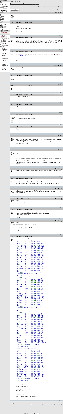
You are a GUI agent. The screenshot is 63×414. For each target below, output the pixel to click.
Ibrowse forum (3, 33)
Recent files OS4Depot (3, 4)
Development (16, 1)
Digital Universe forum (4, 30)
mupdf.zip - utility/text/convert (5, 65)
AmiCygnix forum (3, 26)
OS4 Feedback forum (4, 23)
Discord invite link (2, 8)
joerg (11, 114)
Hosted (1, 22)
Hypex (12, 85)
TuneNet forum (3, 40)
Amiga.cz (1, 21)
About (1, 42)
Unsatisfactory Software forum (5, 41)
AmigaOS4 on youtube (19, 81)
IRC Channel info (2, 6)
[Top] (60, 20)
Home (1, 1)
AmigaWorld (2, 19)
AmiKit (1, 17)
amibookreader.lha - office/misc (5, 59)
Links (1, 9)
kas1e (11, 75)
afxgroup (12, 37)
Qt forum (2, 37)
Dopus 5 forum (3, 31)
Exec (1, 20)
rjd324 (12, 22)
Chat (0, 5)
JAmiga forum (3, 34)
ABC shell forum (3, 27)
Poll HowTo (2, 46)
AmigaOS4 (21, 1)
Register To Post (13, 7)
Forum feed (2, 3)
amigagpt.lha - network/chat (4, 56)
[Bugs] (5, 11)
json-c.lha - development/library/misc (6, 52)
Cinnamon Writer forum (4, 28)
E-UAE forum (3, 32)
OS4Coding (2, 18)
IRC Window (2, 7)
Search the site (2, 48)
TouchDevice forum (4, 39)
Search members (2, 49)
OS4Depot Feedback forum (5, 24)
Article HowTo (2, 47)
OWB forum (3, 36)
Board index (12, 1)
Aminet (1, 15)
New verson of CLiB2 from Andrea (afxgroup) (24, 4)
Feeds (1, 2)
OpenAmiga (2, 12)
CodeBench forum (3, 29)
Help (0, 45)
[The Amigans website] (3, 0)
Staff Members (2, 44)
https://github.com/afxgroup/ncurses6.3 (21, 26)
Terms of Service (2, 43)
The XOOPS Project (37, 413)
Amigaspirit (2, 16)
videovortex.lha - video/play (4, 68)
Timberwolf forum (3, 38)
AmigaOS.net (2, 14)
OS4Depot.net (2, 11)
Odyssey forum (3, 35)
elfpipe (12, 178)
